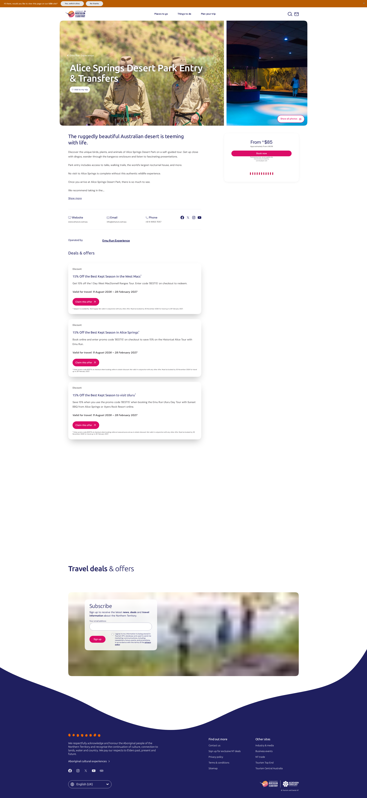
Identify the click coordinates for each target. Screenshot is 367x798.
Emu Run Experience (116, 240)
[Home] (76, 14)
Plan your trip (208, 13)
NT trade (260, 756)
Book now (261, 153)
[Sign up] (296, 14)
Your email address (97, 621)
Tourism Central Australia (269, 768)
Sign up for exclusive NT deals (225, 751)
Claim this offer (83, 301)
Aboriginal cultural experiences (87, 761)
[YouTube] (93, 770)
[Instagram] (78, 770)
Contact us (214, 745)
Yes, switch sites (72, 3)
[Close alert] (364, 3)
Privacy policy (216, 756)
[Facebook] (70, 770)
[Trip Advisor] (101, 770)
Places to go (161, 13)
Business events (264, 751)
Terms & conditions (219, 762)
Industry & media (264, 745)
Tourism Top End (264, 762)
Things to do (184, 13)
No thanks (94, 3)
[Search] (290, 14)
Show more (75, 198)
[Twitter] (86, 770)
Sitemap (213, 768)
